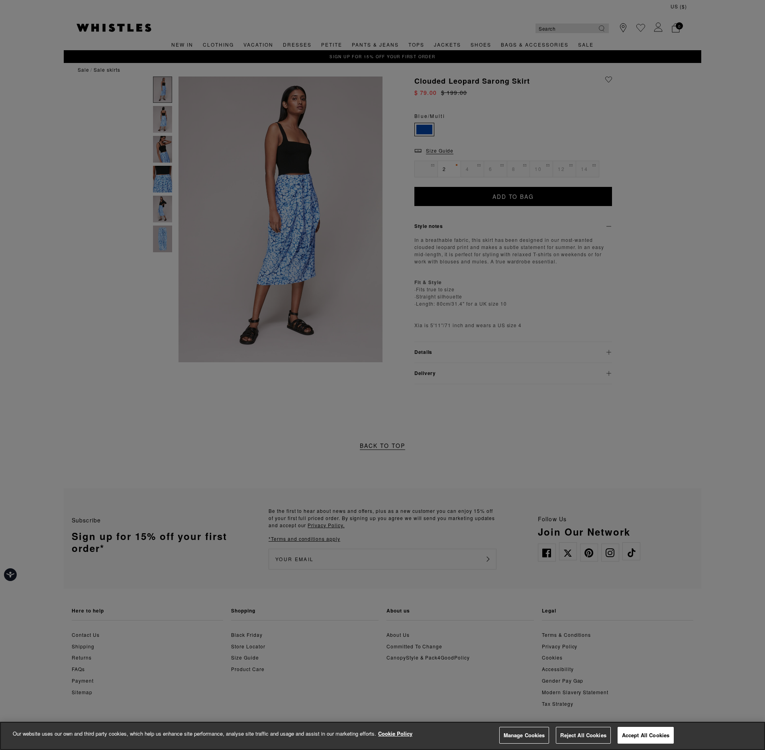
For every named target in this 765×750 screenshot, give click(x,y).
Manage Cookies (524, 735)
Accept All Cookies (645, 735)
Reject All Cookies (583, 735)
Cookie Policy (395, 733)
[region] (382, 736)
